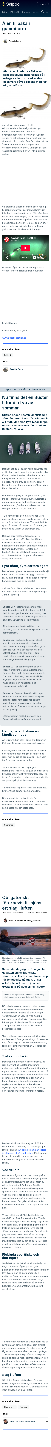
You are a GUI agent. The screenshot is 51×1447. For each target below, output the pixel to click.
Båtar (5, 12)
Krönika (7, 355)
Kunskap (25, 12)
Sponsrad (8, 825)
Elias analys (9, 1407)
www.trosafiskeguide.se (14, 337)
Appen (36, 12)
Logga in (43, 4)
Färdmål (14, 12)
